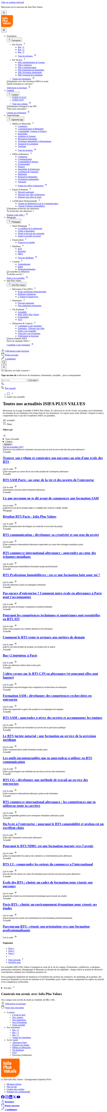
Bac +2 (21, 47)
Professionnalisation (26, 269)
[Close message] (4, 13)
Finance (21, 167)
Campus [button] (8, 441)
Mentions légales (14, 1084)
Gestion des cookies (15, 1089)
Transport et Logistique (28, 144)
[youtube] (18, 1098)
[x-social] (15, 1098)
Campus (10, 90)
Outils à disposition (26, 231)
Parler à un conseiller (27, 331)
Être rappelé (10, 388)
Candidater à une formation (30, 326)
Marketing (22, 174)
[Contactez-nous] (2, 384)
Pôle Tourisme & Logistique (30, 75)
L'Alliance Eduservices (28, 296)
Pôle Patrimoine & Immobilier (31, 70)
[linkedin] (11, 1098)
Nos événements (19, 1022)
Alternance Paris (19, 1042)
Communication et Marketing (31, 129)
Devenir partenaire (26, 192)
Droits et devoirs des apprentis (31, 233)
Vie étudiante (18, 1050)
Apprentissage (24, 264)
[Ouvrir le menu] (4, 30)
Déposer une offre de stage (29, 197)
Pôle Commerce (25, 65)
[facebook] (3, 1098)
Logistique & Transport (28, 172)
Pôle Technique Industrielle (30, 72)
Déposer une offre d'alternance (31, 194)
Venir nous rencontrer (14, 1007)
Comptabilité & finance (28, 161)
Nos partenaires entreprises (29, 305)
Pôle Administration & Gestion (31, 62)
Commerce (22, 126)
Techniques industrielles (28, 179)
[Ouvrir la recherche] (4, 362)
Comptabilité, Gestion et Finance (32, 131)
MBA (20, 254)
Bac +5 (21, 52)
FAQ (20, 319)
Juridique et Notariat (27, 136)
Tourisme (22, 146)
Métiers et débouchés (21, 1047)
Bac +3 (21, 49)
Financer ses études (26, 242)
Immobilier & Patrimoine (29, 169)
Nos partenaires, (19, 1020)
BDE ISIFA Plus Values (28, 314)
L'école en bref (18, 1015)
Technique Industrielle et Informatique (34, 141)
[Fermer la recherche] (4, 367)
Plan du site (12, 1087)
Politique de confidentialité (18, 1092)
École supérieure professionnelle (32, 291)
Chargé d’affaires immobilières (31, 206)
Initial (20, 266)
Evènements (23, 317)
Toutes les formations (21, 1037)
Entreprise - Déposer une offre (31, 328)
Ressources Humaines (27, 139)
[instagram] (7, 1098)
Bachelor (22, 251)
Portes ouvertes (11, 355)
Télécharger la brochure (28, 336)
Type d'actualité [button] (12, 439)
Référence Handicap (27, 294)
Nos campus (17, 1017)
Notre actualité (18, 1025)
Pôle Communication (27, 67)
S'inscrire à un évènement (29, 333)
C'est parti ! (33, 380)
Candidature (10, 359)
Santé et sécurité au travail (29, 236)
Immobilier (22, 134)
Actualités (22, 312)
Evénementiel (24, 164)
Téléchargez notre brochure (17, 351)
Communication (25, 159)
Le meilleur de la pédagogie (30, 228)
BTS (20, 249)
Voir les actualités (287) (13, 447)
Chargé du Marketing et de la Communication (38, 203)
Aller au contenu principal (12, 2)
